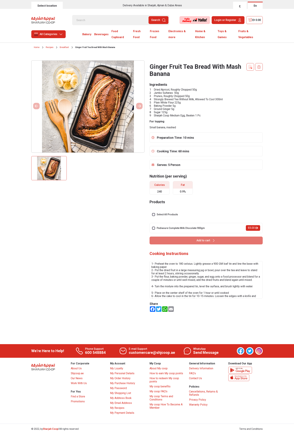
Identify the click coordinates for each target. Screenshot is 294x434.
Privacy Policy (197, 399)
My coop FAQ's (158, 391)
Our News (77, 378)
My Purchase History (122, 383)
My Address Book (121, 398)
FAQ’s (192, 373)
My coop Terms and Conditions (161, 398)
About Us (76, 368)
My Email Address (121, 403)
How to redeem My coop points (164, 380)
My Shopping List (120, 393)
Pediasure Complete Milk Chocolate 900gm (181, 228)
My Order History (120, 378)
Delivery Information (201, 368)
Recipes (49, 47)
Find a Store (78, 396)
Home (36, 47)
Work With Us (79, 383)
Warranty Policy (198, 404)
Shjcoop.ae (77, 373)
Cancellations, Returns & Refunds (203, 393)
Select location (47, 5)
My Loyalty (116, 368)
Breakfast (64, 47)
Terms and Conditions (251, 429)
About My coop (159, 368)
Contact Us (195, 378)
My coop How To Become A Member (166, 406)
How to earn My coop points (166, 373)
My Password (118, 388)
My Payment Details (122, 412)
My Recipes (117, 407)
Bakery (86, 34)
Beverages (101, 34)
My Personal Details (122, 373)
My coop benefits (160, 386)
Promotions (78, 401)
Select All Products (167, 214)
